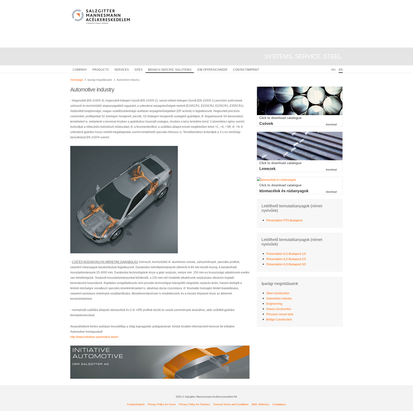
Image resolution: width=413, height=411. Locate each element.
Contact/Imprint (246, 69)
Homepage (76, 79)
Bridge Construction (279, 319)
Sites (138, 69)
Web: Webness (260, 404)
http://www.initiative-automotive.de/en (94, 337)
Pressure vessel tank (279, 314)
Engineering (274, 303)
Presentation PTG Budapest (284, 220)
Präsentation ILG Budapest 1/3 (286, 254)
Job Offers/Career (212, 69)
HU (333, 69)
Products (100, 69)
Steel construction (277, 293)
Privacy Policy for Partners (194, 404)
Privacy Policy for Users (162, 404)
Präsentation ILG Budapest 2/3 (286, 259)
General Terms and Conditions (231, 404)
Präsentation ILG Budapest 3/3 (286, 264)
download (331, 124)
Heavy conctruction (278, 309)
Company (80, 69)
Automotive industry (279, 298)
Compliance (279, 404)
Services (121, 69)
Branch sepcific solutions (169, 69)
